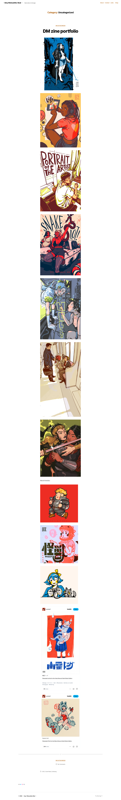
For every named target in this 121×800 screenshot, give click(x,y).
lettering (54, 771)
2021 (43, 771)
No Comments (61, 764)
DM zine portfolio (60, 31)
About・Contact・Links (107, 3)
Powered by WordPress (44, 796)
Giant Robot (48, 771)
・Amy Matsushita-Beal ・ (13, 3)
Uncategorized (60, 25)
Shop (116, 3)
